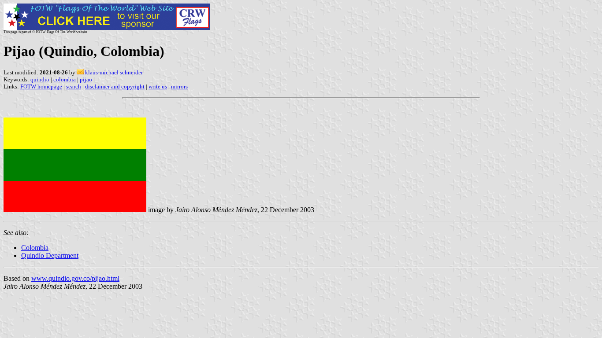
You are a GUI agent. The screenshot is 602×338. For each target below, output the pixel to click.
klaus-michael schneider (114, 72)
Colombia (34, 247)
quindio (39, 79)
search (73, 86)
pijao (86, 79)
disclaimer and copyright (115, 86)
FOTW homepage (41, 86)
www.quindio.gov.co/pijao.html (75, 278)
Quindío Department (49, 255)
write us (158, 86)
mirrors (179, 86)
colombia (64, 79)
